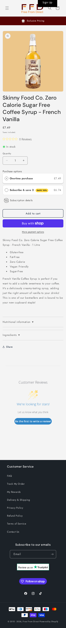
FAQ (9, 476)
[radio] (6, 178)
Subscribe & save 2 (28, 190)
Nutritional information (18, 322)
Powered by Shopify (49, 621)
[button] (7, 8)
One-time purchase (21, 178)
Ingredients (11, 335)
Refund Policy (15, 515)
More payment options (33, 231)
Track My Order (16, 484)
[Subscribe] (52, 554)
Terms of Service (16, 523)
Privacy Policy (15, 508)
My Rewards (14, 492)
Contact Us (13, 532)
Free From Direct (31, 621)
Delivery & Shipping (18, 500)
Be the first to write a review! (33, 421)
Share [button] (9, 347)
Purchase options (12, 171)
